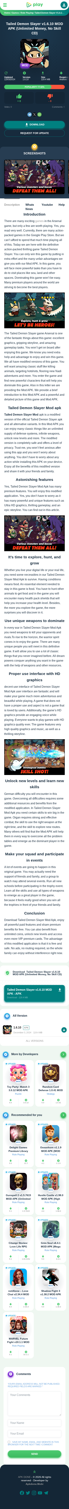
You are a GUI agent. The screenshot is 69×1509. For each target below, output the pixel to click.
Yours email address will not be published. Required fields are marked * (34, 1385)
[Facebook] (22, 1493)
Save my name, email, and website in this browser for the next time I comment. (33, 1443)
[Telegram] (29, 114)
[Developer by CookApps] (63, 1054)
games (39, 221)
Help (62, 204)
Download (37, 124)
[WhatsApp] (39, 114)
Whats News (29, 207)
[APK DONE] (34, 5)
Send (34, 1453)
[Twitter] (28, 1493)
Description (12, 204)
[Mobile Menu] (4, 5)
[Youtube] (40, 1493)
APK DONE (24, 1477)
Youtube (47, 204)
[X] (34, 114)
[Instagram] (34, 1493)
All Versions (34, 1040)
